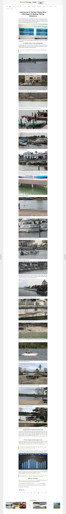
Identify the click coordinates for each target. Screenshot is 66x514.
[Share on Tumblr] (35, 492)
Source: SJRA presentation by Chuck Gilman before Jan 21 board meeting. (31, 470)
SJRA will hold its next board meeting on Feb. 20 (28, 480)
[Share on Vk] (38, 492)
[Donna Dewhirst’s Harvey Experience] (0, 257)
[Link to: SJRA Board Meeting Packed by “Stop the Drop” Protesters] (22, 505)
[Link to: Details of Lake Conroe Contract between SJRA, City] (43, 505)
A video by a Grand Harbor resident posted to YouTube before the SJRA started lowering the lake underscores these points (33, 436)
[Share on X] (24, 492)
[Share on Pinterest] (27, 492)
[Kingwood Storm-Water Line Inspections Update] (65, 257)
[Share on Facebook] (20, 492)
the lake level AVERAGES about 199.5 (27, 447)
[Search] (59, 9)
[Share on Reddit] (42, 492)
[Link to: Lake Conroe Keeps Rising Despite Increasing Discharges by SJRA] (36, 505)
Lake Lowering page (37, 483)
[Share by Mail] (45, 492)
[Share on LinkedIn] (31, 492)
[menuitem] (7, 6)
